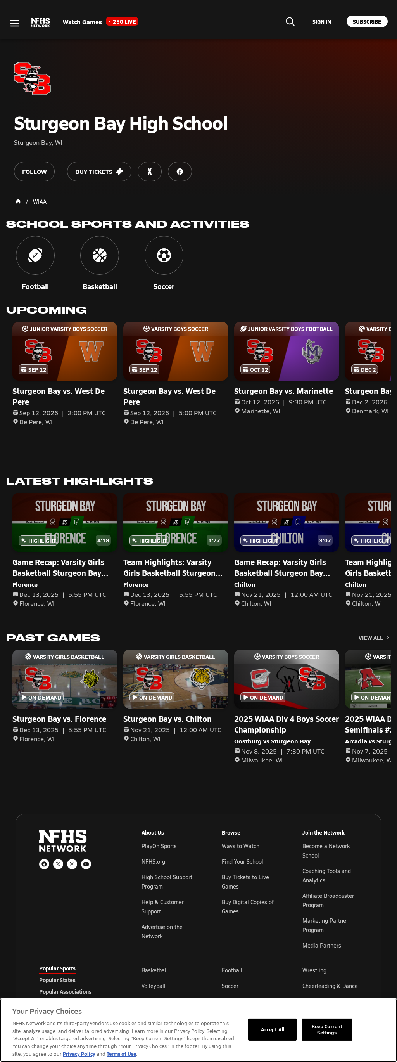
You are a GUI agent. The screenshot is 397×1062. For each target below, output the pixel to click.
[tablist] (78, 979)
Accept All (272, 1029)
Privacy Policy (79, 1053)
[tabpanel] (250, 985)
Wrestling (314, 970)
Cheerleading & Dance (330, 985)
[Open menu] (15, 23)
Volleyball (154, 985)
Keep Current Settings (327, 1029)
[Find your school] (290, 21)
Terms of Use (121, 1053)
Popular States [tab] (57, 979)
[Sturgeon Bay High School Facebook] (180, 171)
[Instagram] (72, 864)
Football (232, 970)
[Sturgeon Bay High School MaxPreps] (150, 171)
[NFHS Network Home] (40, 23)
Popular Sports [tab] (57, 968)
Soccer (230, 985)
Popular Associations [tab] (65, 991)
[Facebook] (44, 864)
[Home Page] (18, 201)
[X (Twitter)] (58, 864)
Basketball (155, 970)
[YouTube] (86, 864)
